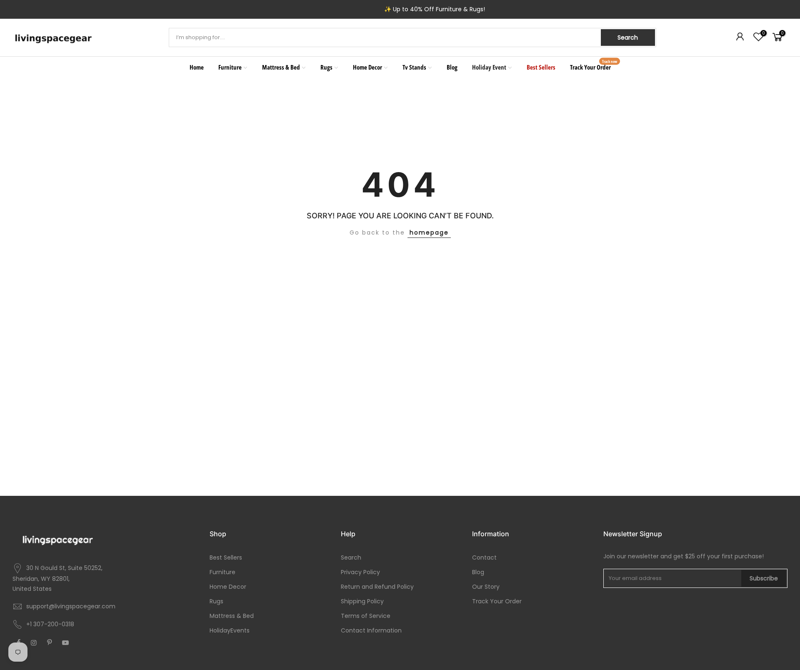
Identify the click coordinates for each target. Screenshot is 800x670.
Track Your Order (594, 65)
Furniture (230, 67)
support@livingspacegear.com (70, 606)
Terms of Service (365, 616)
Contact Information (371, 630)
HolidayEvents (230, 630)
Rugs (326, 67)
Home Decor (367, 67)
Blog (452, 67)
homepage (429, 232)
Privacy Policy (360, 572)
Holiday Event (489, 67)
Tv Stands (414, 67)
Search (628, 37)
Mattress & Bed (281, 67)
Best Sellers (541, 67)
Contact (484, 557)
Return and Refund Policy (377, 586)
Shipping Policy (362, 601)
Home (197, 67)
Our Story (486, 586)
